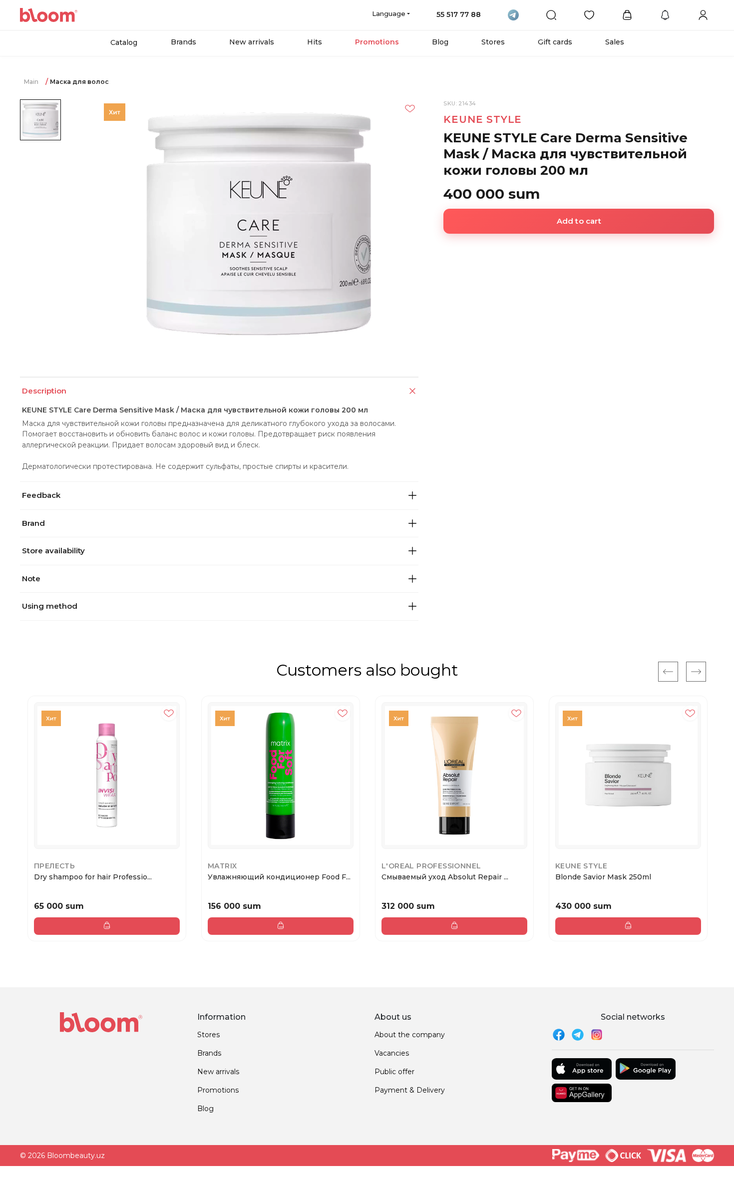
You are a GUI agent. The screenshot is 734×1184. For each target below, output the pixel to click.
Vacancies (391, 1053)
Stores (493, 41)
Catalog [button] (123, 42)
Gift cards (555, 41)
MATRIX (222, 865)
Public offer (394, 1071)
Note (31, 578)
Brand (33, 523)
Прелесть (54, 865)
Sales (614, 41)
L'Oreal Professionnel (431, 865)
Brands (183, 41)
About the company (409, 1034)
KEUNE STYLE (482, 119)
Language (388, 13)
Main (31, 81)
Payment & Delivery (409, 1090)
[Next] (696, 672)
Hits (314, 41)
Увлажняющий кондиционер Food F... (279, 876)
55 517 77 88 (458, 14)
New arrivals (251, 41)
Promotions (377, 41)
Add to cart (579, 221)
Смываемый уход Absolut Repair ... (444, 876)
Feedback (41, 495)
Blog (440, 41)
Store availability (53, 550)
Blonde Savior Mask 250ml (603, 876)
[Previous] (668, 672)
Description (44, 390)
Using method (49, 606)
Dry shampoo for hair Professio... (93, 876)
